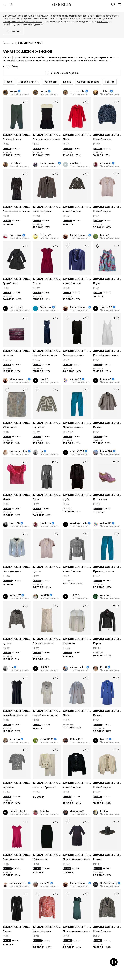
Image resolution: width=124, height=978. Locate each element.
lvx (41, 451)
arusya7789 (77, 451)
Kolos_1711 (76, 739)
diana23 (45, 883)
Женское (8, 43)
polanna (105, 595)
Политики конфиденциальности (22, 21)
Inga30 (44, 379)
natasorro (16, 235)
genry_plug (16, 307)
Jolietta (44, 811)
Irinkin (104, 811)
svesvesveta (77, 91)
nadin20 (15, 523)
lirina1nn (15, 739)
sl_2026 (74, 595)
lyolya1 (104, 739)
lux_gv (13, 91)
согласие (102, 21)
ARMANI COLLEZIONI (17, 135)
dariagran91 (77, 811)
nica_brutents (18, 811)
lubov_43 (105, 379)
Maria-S (104, 235)
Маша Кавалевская (79, 235)
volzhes (104, 91)
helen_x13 (46, 235)
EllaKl (103, 667)
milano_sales (78, 667)
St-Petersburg (108, 883)
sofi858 (44, 595)
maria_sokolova (48, 163)
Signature (46, 307)
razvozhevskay (18, 451)
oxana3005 (46, 739)
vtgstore (75, 163)
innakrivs (105, 163)
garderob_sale (78, 523)
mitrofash (15, 163)
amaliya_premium (18, 883)
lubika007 (106, 451)
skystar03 (106, 307)
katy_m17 (15, 595)
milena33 (75, 379)
